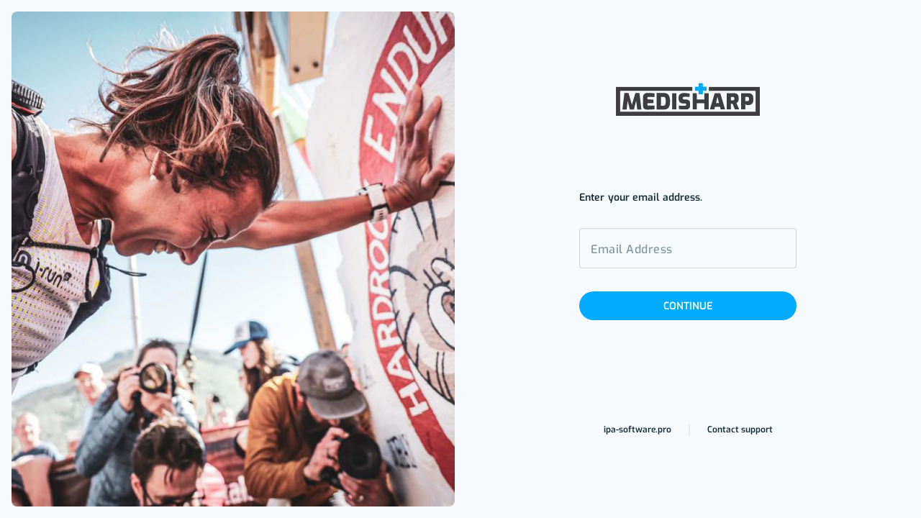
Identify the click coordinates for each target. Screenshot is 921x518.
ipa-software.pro (637, 429)
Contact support (740, 429)
